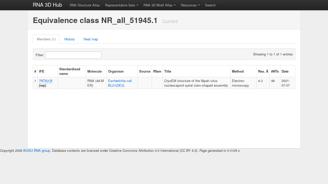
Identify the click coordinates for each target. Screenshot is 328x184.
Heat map (91, 39)
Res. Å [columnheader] (263, 71)
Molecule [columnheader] (94, 71)
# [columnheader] (35, 71)
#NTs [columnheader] (275, 71)
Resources (189, 5)
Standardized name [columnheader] (69, 71)
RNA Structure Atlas (85, 5)
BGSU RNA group (36, 150)
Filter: (40, 54)
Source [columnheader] (144, 71)
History (69, 39)
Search (210, 5)
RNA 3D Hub (47, 4)
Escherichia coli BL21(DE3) (120, 83)
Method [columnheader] (238, 71)
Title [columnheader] (167, 71)
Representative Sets (120, 5)
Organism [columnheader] (116, 71)
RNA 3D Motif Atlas (158, 5)
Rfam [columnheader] (157, 71)
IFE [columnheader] (41, 71)
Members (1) (46, 39)
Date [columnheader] (285, 71)
